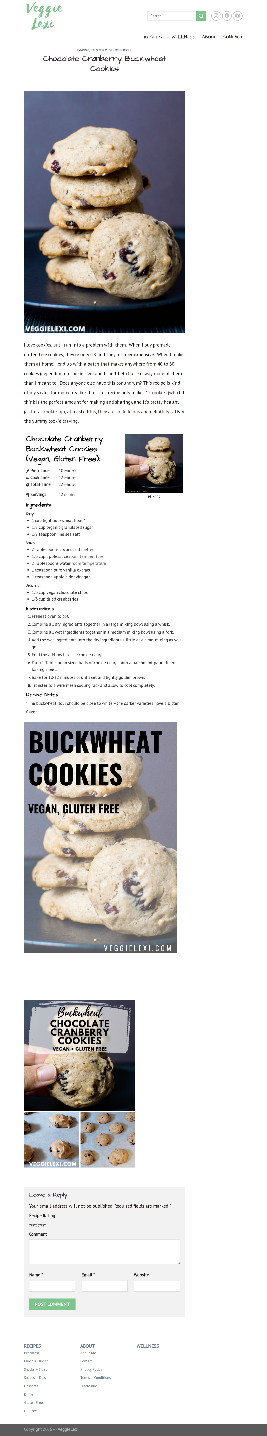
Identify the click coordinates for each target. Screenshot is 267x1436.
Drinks (29, 1394)
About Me (88, 1352)
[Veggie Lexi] (45, 16)
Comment (38, 1234)
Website (141, 1275)
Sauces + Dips (35, 1377)
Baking (83, 50)
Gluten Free (120, 50)
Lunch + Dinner (36, 1361)
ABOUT (209, 37)
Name (36, 1275)
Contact (86, 1361)
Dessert (99, 50)
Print (155, 496)
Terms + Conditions (95, 1377)
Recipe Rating (42, 1215)
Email (88, 1275)
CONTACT (233, 37)
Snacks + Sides (35, 1369)
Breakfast (31, 1352)
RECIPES (153, 37)
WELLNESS (183, 37)
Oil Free (30, 1410)
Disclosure (88, 1385)
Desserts (31, 1385)
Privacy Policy (91, 1369)
